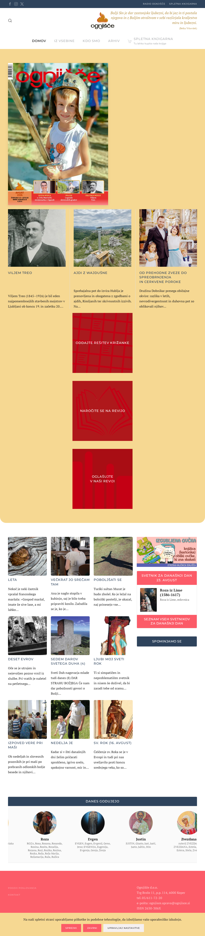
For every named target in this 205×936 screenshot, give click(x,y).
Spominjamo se (167, 641)
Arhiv (114, 41)
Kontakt (14, 894)
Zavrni (92, 928)
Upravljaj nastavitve (124, 928)
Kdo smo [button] (91, 41)
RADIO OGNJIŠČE (154, 3)
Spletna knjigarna (183, 3)
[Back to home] (102, 20)
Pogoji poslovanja (22, 888)
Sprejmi (71, 928)
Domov (39, 41)
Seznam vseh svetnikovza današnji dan (167, 621)
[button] (10, 21)
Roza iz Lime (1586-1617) (171, 592)
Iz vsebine (64, 41)
